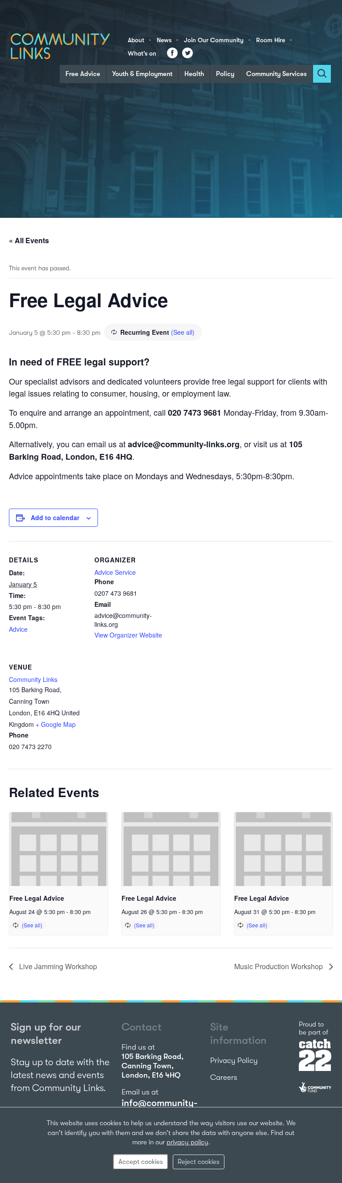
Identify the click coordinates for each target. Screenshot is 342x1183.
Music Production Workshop (279, 966)
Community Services (276, 74)
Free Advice (82, 74)
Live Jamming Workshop (57, 966)
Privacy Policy (234, 1060)
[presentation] (58, 849)
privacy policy (187, 1142)
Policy (225, 74)
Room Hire (270, 40)
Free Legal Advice (36, 898)
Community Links (33, 679)
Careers (223, 1077)
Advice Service (115, 572)
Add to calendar (55, 517)
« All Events (29, 240)
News (164, 40)
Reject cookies (199, 1162)
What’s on (142, 53)
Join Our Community (214, 40)
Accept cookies (140, 1162)
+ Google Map (56, 724)
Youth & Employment (142, 74)
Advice (18, 629)
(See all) (183, 332)
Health (194, 74)
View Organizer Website (128, 634)
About (136, 40)
